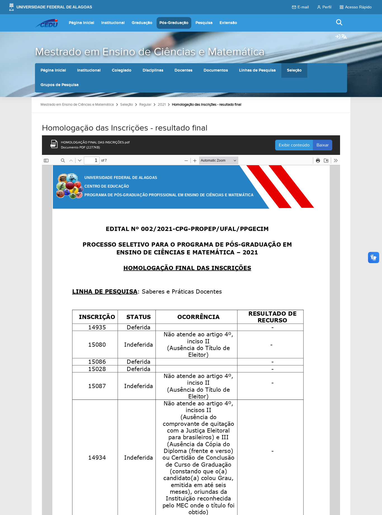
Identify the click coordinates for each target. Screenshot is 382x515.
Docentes (183, 70)
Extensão (228, 22)
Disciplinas (153, 70)
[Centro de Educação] (46, 23)
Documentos (216, 70)
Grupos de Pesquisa (60, 85)
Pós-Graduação (173, 22)
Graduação (142, 22)
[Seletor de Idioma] (344, 37)
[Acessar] (338, 37)
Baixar (323, 145)
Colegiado (121, 70)
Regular (145, 104)
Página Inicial (81, 22)
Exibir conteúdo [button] (294, 145)
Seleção (294, 70)
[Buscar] (339, 23)
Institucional (113, 22)
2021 (162, 104)
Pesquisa (204, 22)
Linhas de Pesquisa (257, 70)
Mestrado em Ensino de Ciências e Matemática (150, 51)
